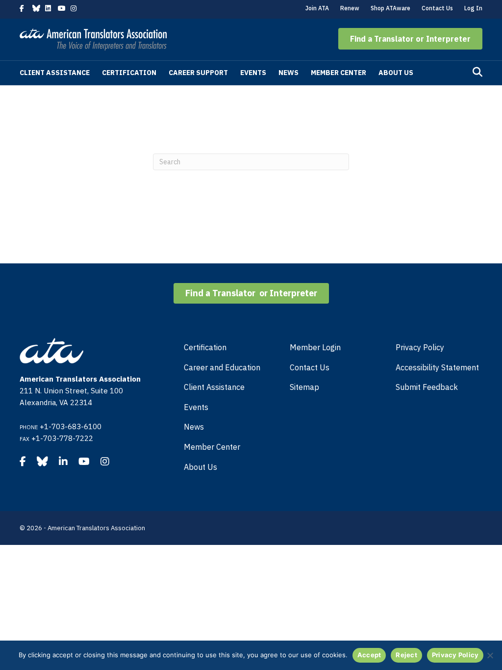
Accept (369, 655)
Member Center (338, 72)
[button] (410, 39)
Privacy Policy (420, 347)
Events (253, 72)
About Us (395, 72)
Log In (473, 8)
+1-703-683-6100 (70, 426)
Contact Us (437, 8)
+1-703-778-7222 (62, 438)
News (288, 72)
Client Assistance (55, 72)
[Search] (477, 72)
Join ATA (317, 8)
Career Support (198, 72)
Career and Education (222, 367)
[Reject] (490, 655)
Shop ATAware (390, 8)
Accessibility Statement (437, 367)
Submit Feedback (427, 387)
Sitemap (304, 387)
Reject (406, 655)
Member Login (315, 347)
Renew (349, 8)
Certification (129, 72)
